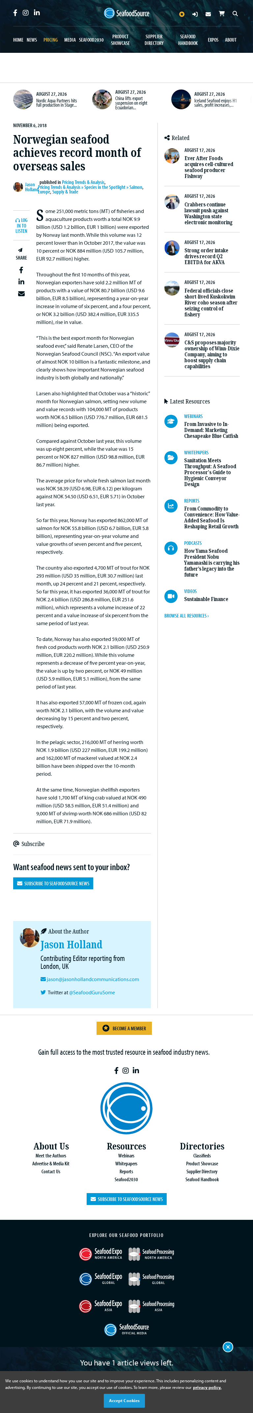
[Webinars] (174, 421)
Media (70, 39)
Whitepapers (126, 1163)
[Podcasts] (174, 548)
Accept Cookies (124, 1400)
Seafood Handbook (188, 39)
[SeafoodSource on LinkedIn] (37, 13)
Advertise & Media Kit (51, 1163)
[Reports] (174, 505)
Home (18, 39)
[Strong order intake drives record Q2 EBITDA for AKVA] (172, 248)
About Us (51, 1146)
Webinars (126, 1155)
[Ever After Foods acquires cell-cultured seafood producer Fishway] (172, 155)
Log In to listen (21, 225)
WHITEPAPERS (196, 452)
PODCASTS (193, 543)
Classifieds (202, 1155)
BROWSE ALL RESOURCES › (186, 615)
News (32, 39)
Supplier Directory (154, 39)
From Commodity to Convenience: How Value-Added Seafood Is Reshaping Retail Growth (212, 517)
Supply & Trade (65, 191)
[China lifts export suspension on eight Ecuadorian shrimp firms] (102, 99)
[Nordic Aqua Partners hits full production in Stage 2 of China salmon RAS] (23, 99)
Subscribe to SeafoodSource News (55, 883)
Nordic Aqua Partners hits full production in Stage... (56, 102)
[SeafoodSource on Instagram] (26, 13)
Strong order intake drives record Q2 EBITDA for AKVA (206, 256)
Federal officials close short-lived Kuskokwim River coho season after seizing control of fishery (211, 302)
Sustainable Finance (206, 599)
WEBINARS (193, 416)
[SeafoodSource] (126, 13)
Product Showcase (120, 39)
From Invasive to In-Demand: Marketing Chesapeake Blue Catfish (211, 430)
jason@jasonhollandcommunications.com (93, 979)
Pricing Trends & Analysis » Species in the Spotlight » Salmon (90, 187)
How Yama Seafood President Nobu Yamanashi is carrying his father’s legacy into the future (211, 563)
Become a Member (129, 1028)
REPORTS (191, 500)
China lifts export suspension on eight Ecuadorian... (131, 102)
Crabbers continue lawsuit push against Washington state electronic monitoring (208, 213)
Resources (126, 1146)
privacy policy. (207, 1387)
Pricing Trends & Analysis (83, 182)
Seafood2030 (91, 39)
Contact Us (51, 1171)
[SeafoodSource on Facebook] (15, 13)
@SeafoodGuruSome (92, 992)
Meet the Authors (51, 1155)
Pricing (50, 39)
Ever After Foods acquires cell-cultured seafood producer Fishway (208, 167)
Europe (44, 191)
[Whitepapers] (174, 457)
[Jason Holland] (19, 187)
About (231, 39)
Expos (213, 39)
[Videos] (174, 596)
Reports (126, 1171)
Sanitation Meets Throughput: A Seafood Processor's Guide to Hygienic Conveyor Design (210, 472)
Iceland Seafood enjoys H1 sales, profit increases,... (215, 102)
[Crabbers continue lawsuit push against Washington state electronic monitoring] (172, 201)
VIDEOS (190, 591)
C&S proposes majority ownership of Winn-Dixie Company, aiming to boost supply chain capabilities (211, 354)
